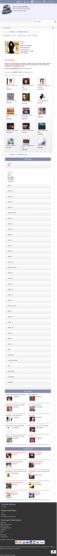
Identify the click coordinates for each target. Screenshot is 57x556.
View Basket (38, 2)
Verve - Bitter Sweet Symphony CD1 (14, 482)
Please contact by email (6, 524)
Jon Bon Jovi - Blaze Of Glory (35, 461)
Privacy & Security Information (8, 516)
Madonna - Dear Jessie (11, 492)
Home (20, 2)
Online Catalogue (6, 154)
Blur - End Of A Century (34, 492)
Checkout (50, 2)
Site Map (3, 514)
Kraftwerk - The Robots (34, 482)
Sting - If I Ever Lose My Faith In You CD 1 (15, 452)
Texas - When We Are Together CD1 (14, 461)
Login (27, 2)
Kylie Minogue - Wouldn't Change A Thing (16, 471)
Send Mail (3, 506)
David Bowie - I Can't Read (35, 452)
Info (2, 513)
